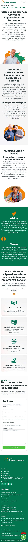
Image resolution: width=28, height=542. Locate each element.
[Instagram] (5, 484)
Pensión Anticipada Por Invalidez (8, 507)
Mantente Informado (6, 533)
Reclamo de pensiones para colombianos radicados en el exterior (14, 515)
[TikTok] (8, 484)
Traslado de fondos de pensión (8, 492)
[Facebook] (2, 484)
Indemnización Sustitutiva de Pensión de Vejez (12, 494)
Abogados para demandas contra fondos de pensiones (11, 512)
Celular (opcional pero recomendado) (13, 416)
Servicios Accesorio (5, 496)
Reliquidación (4, 499)
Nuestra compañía (5, 529)
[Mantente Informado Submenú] (12, 533)
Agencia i (25, 540)
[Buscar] (22, 1)
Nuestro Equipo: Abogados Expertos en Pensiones (12, 531)
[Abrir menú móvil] (24, 1)
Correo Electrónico (8, 422)
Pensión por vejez (5, 505)
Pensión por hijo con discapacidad (9, 501)
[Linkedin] (11, 484)
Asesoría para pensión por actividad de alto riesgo (12, 518)
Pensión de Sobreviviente (7, 503)
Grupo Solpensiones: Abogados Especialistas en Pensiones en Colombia (12, 521)
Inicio (2, 5)
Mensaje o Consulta (8, 428)
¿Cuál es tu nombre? (8, 410)
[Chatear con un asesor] (23, 537)
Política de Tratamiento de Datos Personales (11, 535)
